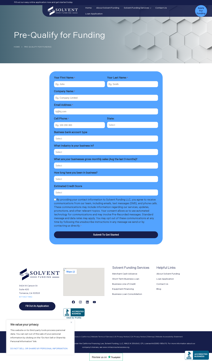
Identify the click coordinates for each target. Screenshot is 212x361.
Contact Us (162, 284)
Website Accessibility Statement (169, 337)
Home (17, 47)
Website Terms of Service (102, 337)
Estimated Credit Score (68, 186)
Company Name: (64, 91)
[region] (40, 337)
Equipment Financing (123, 289)
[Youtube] (94, 302)
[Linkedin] (87, 302)
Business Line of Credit (124, 284)
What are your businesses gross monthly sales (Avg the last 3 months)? (95, 159)
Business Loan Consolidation (127, 294)
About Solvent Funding (168, 274)
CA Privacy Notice (138, 337)
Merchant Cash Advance (124, 274)
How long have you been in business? (75, 173)
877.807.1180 (25, 297)
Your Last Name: (117, 78)
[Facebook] (73, 302)
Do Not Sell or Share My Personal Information (39, 349)
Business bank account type (70, 132)
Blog (158, 289)
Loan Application (165, 279)
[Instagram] (80, 302)
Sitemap (151, 337)
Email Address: (63, 105)
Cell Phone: (61, 119)
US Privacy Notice (121, 337)
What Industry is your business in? (74, 146)
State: (110, 119)
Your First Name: (64, 78)
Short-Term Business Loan (125, 279)
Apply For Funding (201, 11)
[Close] (71, 322)
